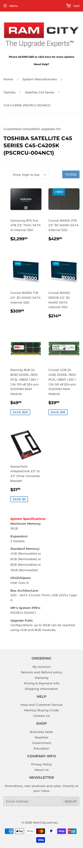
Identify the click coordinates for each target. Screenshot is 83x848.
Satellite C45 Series (39, 92)
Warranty (41, 678)
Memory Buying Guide (41, 710)
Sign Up (71, 801)
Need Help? (41, 64)
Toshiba (9, 92)
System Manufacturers (39, 79)
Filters (71, 174)
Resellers (41, 737)
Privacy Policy (41, 764)
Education (41, 748)
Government (41, 743)
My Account (41, 667)
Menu (13, 6)
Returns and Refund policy (41, 672)
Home (8, 79)
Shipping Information (41, 689)
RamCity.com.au (45, 822)
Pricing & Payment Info (41, 683)
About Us (41, 770)
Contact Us (41, 716)
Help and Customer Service (41, 704)
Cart (76, 6)
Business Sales (41, 732)
